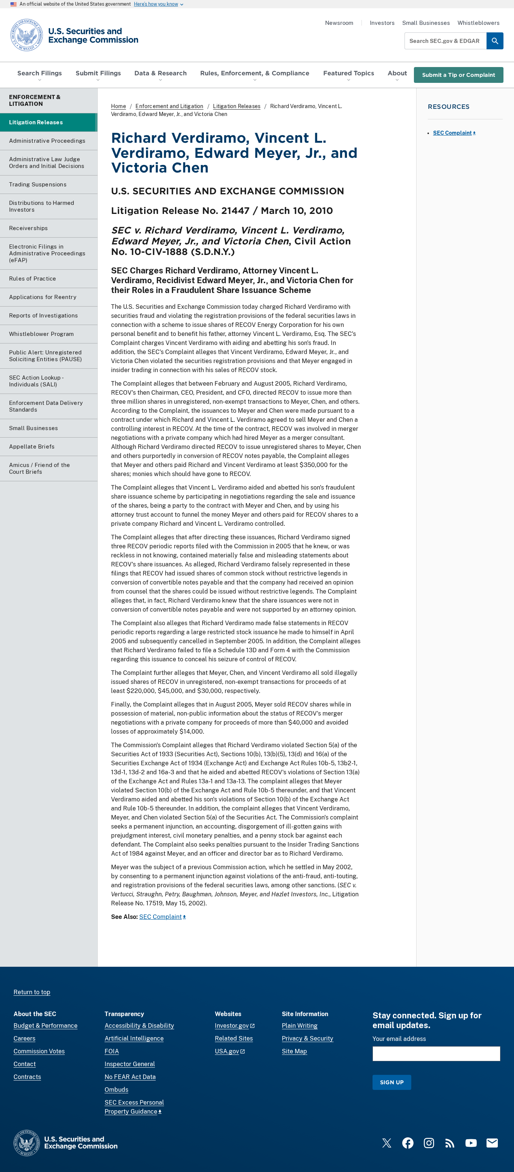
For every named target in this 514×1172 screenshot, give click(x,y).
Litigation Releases (236, 106)
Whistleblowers (479, 23)
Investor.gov (232, 1025)
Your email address (399, 1038)
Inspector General (130, 1064)
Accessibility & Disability (139, 1025)
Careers (24, 1038)
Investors (382, 23)
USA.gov (227, 1051)
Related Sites (234, 1038)
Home (118, 106)
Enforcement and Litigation (169, 106)
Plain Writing (300, 1025)
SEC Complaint (160, 916)
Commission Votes (39, 1051)
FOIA (112, 1051)
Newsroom (339, 23)
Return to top (32, 992)
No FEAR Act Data (130, 1076)
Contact (25, 1064)
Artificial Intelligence (134, 1038)
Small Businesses (426, 23)
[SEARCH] (495, 40)
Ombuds (116, 1089)
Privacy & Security (307, 1038)
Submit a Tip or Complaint (458, 75)
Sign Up (392, 1082)
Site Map (294, 1051)
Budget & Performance (46, 1025)
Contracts (27, 1076)
